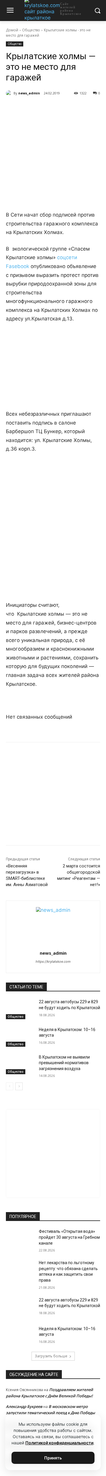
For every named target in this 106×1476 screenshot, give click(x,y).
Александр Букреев (24, 1406)
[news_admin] (10, 93)
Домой (12, 30)
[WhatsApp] (57, 108)
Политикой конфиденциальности (59, 1442)
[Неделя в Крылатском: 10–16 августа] (20, 1037)
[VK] (30, 108)
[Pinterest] (71, 108)
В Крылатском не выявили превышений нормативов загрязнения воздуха (64, 1063)
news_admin (29, 93)
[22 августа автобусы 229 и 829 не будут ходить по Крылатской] (20, 1009)
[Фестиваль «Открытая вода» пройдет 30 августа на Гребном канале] (20, 1238)
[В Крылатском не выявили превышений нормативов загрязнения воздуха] (20, 1064)
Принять (53, 1457)
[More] (85, 108)
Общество (31, 30)
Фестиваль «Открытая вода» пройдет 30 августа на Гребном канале (69, 1237)
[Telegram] (44, 108)
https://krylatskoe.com (53, 961)
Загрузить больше (51, 1356)
